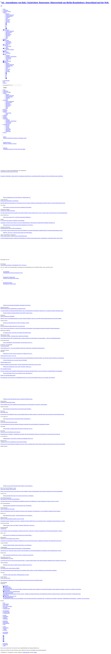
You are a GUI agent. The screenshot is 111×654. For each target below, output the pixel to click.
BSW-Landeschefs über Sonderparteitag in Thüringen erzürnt (13, 308)
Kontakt (4, 615)
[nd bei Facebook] (3, 639)
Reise (7, 38)
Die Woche (8, 19)
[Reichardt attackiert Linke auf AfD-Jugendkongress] (18, 224)
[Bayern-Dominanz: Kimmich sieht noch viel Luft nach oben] (16, 322)
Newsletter (8, 21)
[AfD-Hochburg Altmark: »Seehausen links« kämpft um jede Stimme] (17, 332)
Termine (4, 50)
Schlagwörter (5, 627)
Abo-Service (8, 58)
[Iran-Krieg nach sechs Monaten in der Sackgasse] (18, 428)
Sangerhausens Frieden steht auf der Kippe (9, 171)
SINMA (35, 652)
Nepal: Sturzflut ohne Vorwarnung (8, 508)
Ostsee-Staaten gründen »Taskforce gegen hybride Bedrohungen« (14, 235)
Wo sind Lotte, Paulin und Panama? (8, 210)
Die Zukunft (5, 632)
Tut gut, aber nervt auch (5, 578)
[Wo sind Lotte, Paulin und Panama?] (17, 207)
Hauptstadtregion (9, 16)
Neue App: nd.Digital (7, 606)
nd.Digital (8, 55)
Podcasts (7, 20)
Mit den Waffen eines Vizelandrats (7, 316)
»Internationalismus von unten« (7, 558)
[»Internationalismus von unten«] (18, 555)
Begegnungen (8, 34)
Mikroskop (8, 33)
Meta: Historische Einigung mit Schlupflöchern (10, 499)
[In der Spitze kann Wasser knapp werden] (17, 418)
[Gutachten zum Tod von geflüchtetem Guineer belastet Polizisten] (18, 438)
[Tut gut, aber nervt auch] (16, 574)
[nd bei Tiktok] (6, 27)
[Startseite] (55, 2)
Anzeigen (5, 617)
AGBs (7, 59)
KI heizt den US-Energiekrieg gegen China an (10, 538)
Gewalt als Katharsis (5, 345)
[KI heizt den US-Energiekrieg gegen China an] (17, 535)
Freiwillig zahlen (6, 608)
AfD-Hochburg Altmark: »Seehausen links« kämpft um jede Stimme (14, 336)
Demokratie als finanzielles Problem (8, 402)
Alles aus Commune (10, 49)
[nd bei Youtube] (6, 28)
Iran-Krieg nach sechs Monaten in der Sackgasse (10, 432)
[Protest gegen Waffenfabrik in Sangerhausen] (17, 197)
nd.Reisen (5, 630)
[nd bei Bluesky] (6, 24)
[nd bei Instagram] (6, 25)
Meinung (7, 13)
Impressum (5, 620)
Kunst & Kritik (9, 32)
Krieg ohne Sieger (4, 412)
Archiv (4, 626)
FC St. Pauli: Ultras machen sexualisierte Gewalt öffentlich (12, 220)
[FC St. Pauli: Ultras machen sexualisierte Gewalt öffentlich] (17, 217)
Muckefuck (8, 43)
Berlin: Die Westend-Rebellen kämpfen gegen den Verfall (12, 518)
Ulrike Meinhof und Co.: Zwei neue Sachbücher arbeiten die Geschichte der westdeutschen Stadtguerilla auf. (23, 348)
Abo (1, 5)
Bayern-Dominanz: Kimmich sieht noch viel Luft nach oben (13, 326)
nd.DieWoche (8, 57)
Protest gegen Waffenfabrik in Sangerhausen (9, 200)
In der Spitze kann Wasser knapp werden (9, 422)
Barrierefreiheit (6, 623)
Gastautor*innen (6, 611)
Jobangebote (5, 616)
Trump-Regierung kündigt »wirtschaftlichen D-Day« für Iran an (13, 265)
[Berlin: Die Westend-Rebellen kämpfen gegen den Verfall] (18, 515)
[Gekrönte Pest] (19, 525)
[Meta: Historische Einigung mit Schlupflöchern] (18, 495)
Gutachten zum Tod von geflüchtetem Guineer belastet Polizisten (14, 441)
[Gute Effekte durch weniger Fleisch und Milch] (17, 564)
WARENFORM (26, 652)
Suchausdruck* (6, 85)
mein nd (4, 82)
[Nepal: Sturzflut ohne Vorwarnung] (17, 505)
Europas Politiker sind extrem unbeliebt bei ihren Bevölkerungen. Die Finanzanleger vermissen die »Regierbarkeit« (24, 404)
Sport (7, 18)
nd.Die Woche (8, 42)
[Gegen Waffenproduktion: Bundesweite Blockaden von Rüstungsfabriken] (17, 545)
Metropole (8, 35)
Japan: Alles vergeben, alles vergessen (8, 489)
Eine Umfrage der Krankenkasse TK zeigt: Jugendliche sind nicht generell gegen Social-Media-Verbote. (22, 580)
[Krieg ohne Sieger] (17, 408)
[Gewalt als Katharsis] (18, 342)
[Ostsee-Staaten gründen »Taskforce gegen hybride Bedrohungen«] (17, 232)
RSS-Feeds (5, 633)
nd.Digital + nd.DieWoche (11, 56)
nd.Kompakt (8, 41)
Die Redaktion (6, 610)
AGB (4, 624)
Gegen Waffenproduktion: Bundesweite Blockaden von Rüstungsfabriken (15, 548)
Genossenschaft (6, 80)
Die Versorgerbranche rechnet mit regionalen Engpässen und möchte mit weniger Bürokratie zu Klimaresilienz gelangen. (25, 424)
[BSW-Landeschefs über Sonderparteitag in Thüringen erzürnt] (17, 305)
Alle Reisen (8, 53)
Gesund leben (8, 46)
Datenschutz (5, 622)
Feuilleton (8, 17)
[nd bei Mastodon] (6, 23)
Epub (7, 605)
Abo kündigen (6, 604)
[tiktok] (6, 77)
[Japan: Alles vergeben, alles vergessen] (18, 485)
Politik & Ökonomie (10, 14)
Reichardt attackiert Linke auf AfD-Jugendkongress (11, 228)
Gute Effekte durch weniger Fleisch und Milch (10, 568)
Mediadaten (5, 618)
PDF (4, 605)
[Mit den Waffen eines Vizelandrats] (18, 312)
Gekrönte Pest (3, 528)
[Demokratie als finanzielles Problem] (18, 399)
